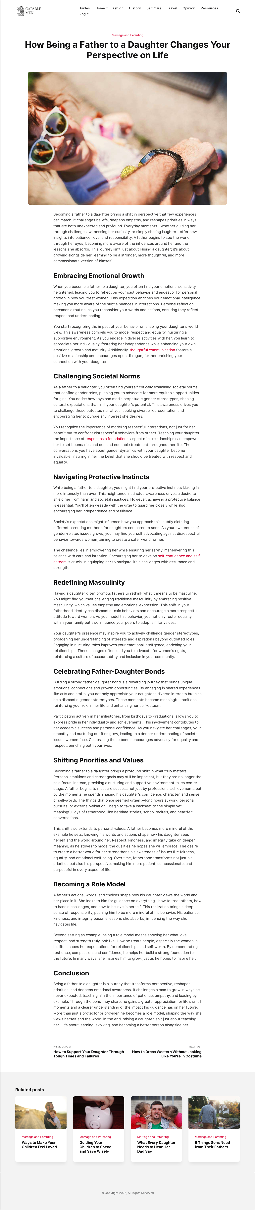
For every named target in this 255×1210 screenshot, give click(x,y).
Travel (172, 8)
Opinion (189, 8)
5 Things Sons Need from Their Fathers (212, 1144)
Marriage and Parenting (127, 35)
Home (100, 8)
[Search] (238, 10)
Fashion (117, 8)
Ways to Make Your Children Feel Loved (39, 1144)
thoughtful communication (152, 350)
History (135, 8)
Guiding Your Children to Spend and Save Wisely (95, 1146)
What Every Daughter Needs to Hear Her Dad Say (156, 1146)
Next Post (167, 1051)
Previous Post (88, 1051)
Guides (84, 8)
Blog (82, 14)
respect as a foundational (107, 438)
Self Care (154, 8)
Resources (209, 8)
